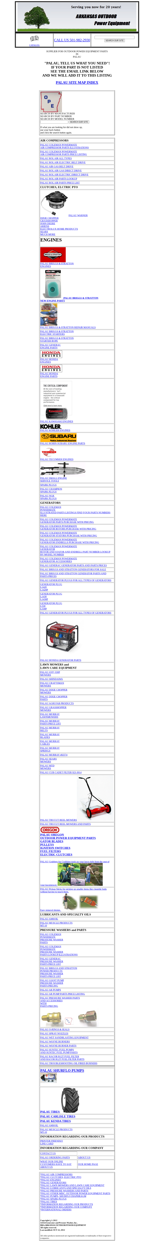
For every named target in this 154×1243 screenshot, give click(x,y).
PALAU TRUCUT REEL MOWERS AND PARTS (65, 824)
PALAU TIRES (50, 1111)
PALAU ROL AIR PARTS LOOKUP (58, 178)
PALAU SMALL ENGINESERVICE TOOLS (53, 479)
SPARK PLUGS (48, 485)
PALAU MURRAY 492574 (53, 755)
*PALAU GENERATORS (53, 1182)
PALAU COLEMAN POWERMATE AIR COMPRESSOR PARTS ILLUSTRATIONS (64, 146)
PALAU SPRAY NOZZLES (54, 1033)
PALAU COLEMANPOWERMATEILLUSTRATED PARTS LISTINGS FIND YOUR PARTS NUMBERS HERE (75, 511)
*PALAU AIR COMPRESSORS (56, 1174)
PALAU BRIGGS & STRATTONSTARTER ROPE (57, 339)
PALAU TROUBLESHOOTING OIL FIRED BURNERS (68, 1063)
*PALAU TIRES (48, 1201)
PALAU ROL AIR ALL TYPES (56, 158)
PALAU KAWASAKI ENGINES (56, 421)
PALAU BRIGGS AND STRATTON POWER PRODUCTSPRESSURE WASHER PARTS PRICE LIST (58, 972)
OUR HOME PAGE (88, 1164)
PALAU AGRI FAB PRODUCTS (57, 703)
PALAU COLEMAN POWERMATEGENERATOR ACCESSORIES (58, 560)
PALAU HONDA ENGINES (49, 360)
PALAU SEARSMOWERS (48, 760)
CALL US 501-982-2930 (72, 40)
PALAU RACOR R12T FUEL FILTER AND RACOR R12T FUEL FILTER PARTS (62, 1057)
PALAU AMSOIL (49, 919)
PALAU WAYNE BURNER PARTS (58, 1045)
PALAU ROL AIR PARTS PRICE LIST (60, 182)
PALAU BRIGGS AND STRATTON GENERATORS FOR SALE (73, 569)
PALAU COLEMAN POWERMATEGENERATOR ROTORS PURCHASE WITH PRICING (68, 527)
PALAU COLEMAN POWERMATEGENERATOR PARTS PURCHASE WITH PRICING (67, 520)
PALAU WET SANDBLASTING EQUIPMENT (64, 1037)
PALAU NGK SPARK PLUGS (48, 497)
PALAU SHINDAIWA (51, 679)
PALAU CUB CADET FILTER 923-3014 (61, 772)
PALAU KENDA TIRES (55, 1121)
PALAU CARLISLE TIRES (57, 1116)
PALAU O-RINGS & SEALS (54, 1029)
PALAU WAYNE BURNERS (55, 1041)
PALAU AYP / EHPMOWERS (50, 673)
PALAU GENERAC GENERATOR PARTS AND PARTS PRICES (73, 565)
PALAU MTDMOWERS (47, 767)
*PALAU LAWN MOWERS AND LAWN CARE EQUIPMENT (72, 1185)
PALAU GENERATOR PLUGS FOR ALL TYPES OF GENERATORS (75, 580)
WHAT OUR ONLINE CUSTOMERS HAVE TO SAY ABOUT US (56, 1164)
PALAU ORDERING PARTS (55, 1157)
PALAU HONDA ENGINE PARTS (49, 375)
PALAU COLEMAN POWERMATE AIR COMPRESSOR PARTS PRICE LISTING (63, 153)
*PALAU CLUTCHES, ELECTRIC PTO (60, 1177)
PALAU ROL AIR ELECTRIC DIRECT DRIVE (64, 174)
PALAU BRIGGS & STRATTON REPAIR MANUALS (68, 327)
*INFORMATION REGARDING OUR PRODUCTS (66, 1204)
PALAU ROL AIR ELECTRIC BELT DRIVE (63, 162)
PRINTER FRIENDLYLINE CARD (51, 1142)
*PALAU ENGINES (50, 1180)
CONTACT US (48, 1153)
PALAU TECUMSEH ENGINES (56, 459)
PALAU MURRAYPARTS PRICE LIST (50, 722)
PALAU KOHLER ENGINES (55, 430)
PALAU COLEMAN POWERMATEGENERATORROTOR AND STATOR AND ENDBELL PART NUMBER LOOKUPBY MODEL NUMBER (75, 550)
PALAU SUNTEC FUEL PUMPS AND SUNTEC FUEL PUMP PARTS (59, 1051)
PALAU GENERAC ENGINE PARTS (50, 346)
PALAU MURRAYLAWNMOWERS (50, 715)
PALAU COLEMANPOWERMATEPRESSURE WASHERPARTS (51, 938)
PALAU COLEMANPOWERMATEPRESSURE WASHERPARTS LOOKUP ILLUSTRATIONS (59, 950)
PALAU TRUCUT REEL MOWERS (58, 820)
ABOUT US (84, 1157)
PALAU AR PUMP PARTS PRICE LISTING (62, 994)
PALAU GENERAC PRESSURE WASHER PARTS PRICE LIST (51, 961)
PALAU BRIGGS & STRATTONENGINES (57, 265)
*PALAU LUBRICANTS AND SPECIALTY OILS (65, 1188)
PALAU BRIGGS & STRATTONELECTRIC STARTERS (57, 332)
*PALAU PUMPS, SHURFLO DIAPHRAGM (63, 1196)
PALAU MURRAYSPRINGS (50, 749)
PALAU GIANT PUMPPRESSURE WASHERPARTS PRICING (52, 983)
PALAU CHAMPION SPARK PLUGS (51, 490)
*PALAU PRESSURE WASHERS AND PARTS (64, 1190)
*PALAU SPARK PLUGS (53, 1199)
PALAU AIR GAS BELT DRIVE (56, 166)
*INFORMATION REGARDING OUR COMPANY (66, 1207)
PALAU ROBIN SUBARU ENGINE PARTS (62, 443)
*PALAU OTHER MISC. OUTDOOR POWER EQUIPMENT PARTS (75, 1193)
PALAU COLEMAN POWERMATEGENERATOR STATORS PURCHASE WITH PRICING (68, 534)
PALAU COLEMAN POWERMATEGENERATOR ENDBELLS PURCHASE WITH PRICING (69, 541)
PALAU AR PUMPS (50, 990)
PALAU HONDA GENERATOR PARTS (60, 660)
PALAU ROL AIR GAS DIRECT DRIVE (61, 170)
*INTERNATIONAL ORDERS (55, 1209)
